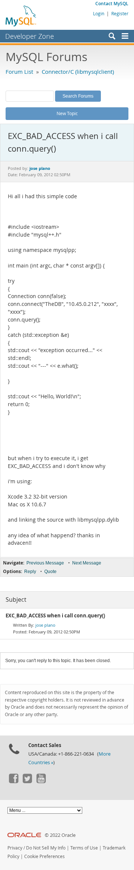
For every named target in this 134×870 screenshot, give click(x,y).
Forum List (19, 71)
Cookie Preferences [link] (44, 856)
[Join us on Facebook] (13, 781)
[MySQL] (21, 15)
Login (98, 13)
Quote (50, 571)
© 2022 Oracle (60, 835)
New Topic (67, 113)
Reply (30, 571)
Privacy (14, 848)
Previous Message (45, 563)
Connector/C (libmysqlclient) (78, 71)
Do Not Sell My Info (46, 848)
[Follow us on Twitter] (27, 781)
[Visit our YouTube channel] (41, 781)
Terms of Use (84, 848)
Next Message (86, 563)
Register (119, 13)
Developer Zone (29, 36)
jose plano (45, 625)
